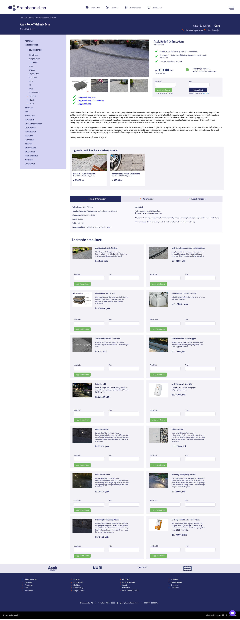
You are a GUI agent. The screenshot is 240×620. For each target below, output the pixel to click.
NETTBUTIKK (30, 17)
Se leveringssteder (194, 30)
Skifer (27, 588)
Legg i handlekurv (163, 90)
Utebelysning (78, 588)
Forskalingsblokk (128, 582)
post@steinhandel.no (129, 603)
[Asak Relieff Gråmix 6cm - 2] (99, 94)
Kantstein (125, 579)
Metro (31, 81)
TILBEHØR (28, 144)
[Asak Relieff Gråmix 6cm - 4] (139, 94)
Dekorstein (29, 590)
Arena (31, 66)
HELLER (31, 100)
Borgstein (32, 70)
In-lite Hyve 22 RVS (102, 429)
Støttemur (175, 579)
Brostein (77, 579)
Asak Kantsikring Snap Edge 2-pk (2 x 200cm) (188, 248)
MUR (26, 112)
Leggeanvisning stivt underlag (91, 100)
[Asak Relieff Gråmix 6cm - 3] (119, 94)
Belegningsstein (31, 579)
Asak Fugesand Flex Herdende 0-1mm (186, 520)
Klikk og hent (198, 90)
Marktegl (77, 585)
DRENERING (29, 136)
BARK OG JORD (30, 148)
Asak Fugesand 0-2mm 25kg (182, 384)
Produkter (95, 8)
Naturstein (126, 588)
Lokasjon (115, 8)
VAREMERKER (30, 164)
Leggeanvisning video (87, 97)
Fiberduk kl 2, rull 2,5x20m (104, 293)
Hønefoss (206, 93)
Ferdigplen (29, 585)
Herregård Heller (34, 59)
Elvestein (28, 582)
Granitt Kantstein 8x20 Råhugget (184, 339)
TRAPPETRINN (30, 116)
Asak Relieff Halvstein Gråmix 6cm (107, 339)
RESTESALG (29, 41)
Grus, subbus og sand (130, 590)
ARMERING (29, 160)
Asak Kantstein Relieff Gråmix (106, 248)
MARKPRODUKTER (31, 45)
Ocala (31, 89)
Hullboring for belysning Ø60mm (184, 474)
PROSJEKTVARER (31, 156)
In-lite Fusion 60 (177, 429)
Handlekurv (157, 8)
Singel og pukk (176, 582)
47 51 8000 (110, 603)
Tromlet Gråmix (34, 92)
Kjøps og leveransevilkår (215, 615)
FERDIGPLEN (29, 140)
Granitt (124, 585)
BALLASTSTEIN (30, 152)
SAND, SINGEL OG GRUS (33, 124)
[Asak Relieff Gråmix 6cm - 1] (80, 94)
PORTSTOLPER (30, 132)
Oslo (22, 17)
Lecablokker (175, 588)
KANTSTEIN (29, 108)
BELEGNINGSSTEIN (35, 50)
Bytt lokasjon (214, 30)
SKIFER (31, 104)
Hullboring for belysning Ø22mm (107, 520)
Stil (30, 85)
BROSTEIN (32, 96)
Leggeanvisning (84, 103)
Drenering (174, 585)
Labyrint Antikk (34, 74)
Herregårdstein (33, 55)
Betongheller (78, 582)
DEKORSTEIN (29, 120)
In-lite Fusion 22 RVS (102, 474)
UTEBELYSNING (30, 128)
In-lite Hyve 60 (100, 384)
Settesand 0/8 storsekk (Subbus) (184, 293)
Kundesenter (135, 8)
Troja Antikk (33, 77)
